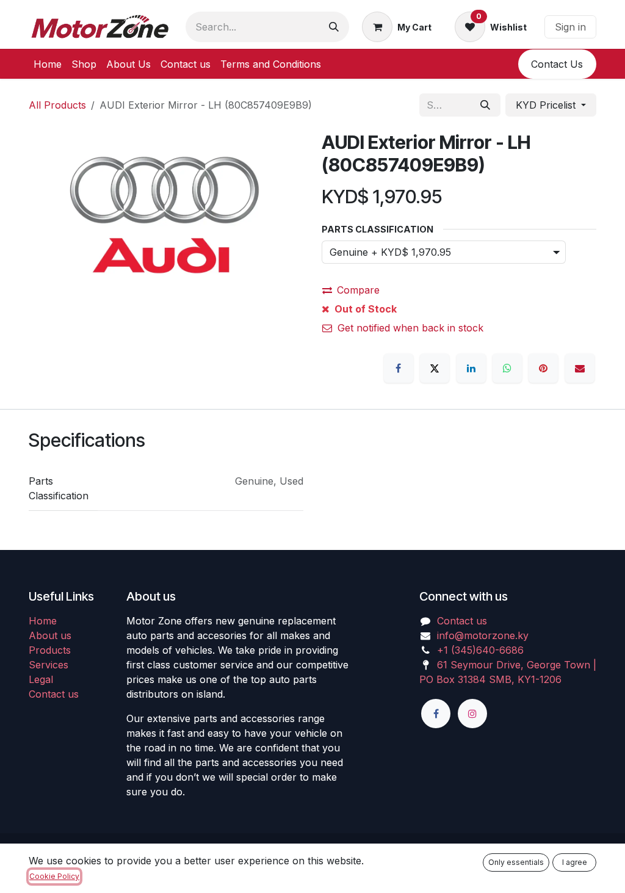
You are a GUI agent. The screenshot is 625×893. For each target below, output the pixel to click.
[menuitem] (48, 64)
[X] (434, 368)
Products (50, 650)
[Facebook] (398, 368)
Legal (41, 679)
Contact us (54, 694)
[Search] (334, 27)
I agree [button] (574, 862)
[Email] (579, 368)
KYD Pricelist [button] (547, 105)
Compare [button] (358, 290)
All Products (57, 105)
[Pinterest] (543, 368)
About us (50, 635)
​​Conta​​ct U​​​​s (557, 64)
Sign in (570, 27)
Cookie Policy (54, 876)
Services (48, 665)
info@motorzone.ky (483, 635)
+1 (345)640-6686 (480, 650)
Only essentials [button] (516, 862)
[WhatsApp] (507, 368)
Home (43, 621)
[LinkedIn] (471, 368)
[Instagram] (472, 713)
